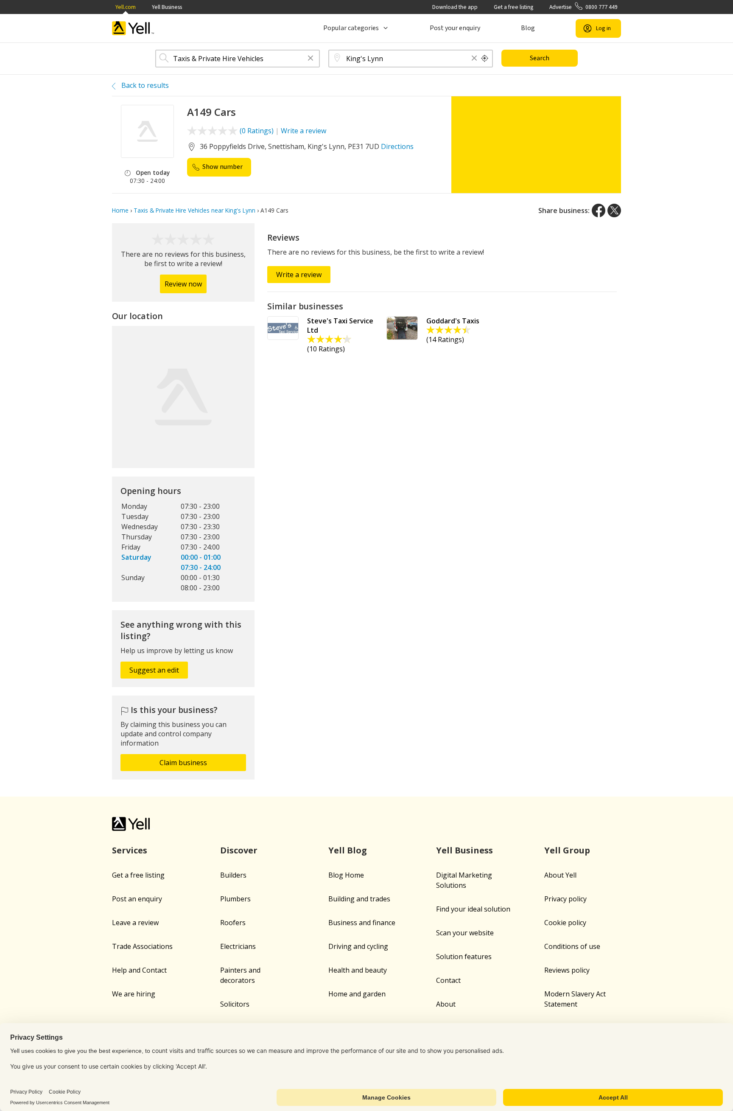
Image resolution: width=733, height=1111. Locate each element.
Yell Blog (347, 850)
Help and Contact (139, 970)
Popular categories (351, 28)
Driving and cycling (358, 946)
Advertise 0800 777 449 (583, 7)
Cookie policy (565, 922)
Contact (448, 980)
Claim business (183, 762)
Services (129, 850)
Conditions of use (572, 946)
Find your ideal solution (473, 909)
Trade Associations (142, 946)
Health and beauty (357, 970)
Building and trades (359, 898)
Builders (233, 875)
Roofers (233, 922)
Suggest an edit (154, 670)
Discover (238, 850)
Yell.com (125, 7)
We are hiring (133, 994)
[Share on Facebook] (598, 210)
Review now (183, 284)
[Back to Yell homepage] (133, 28)
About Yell (560, 875)
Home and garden (357, 994)
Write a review (303, 130)
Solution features (464, 956)
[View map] (183, 397)
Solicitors (234, 1004)
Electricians (238, 946)
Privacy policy (565, 898)
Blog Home (346, 875)
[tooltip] (485, 58)
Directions (397, 146)
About (446, 1004)
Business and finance (361, 922)
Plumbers (235, 898)
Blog (528, 28)
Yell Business (167, 7)
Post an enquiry (137, 898)
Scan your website (465, 932)
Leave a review (135, 922)
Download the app (455, 7)
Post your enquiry (455, 28)
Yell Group (567, 850)
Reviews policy (567, 970)
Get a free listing (513, 7)
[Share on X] (614, 210)
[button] (310, 59)
